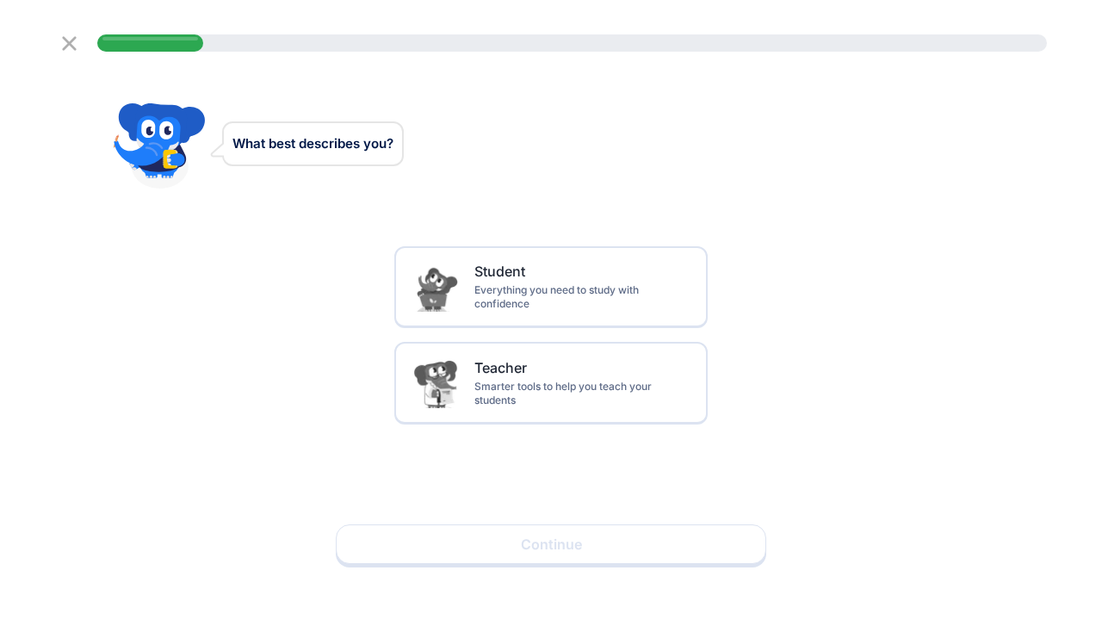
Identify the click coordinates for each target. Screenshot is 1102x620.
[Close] (69, 43)
